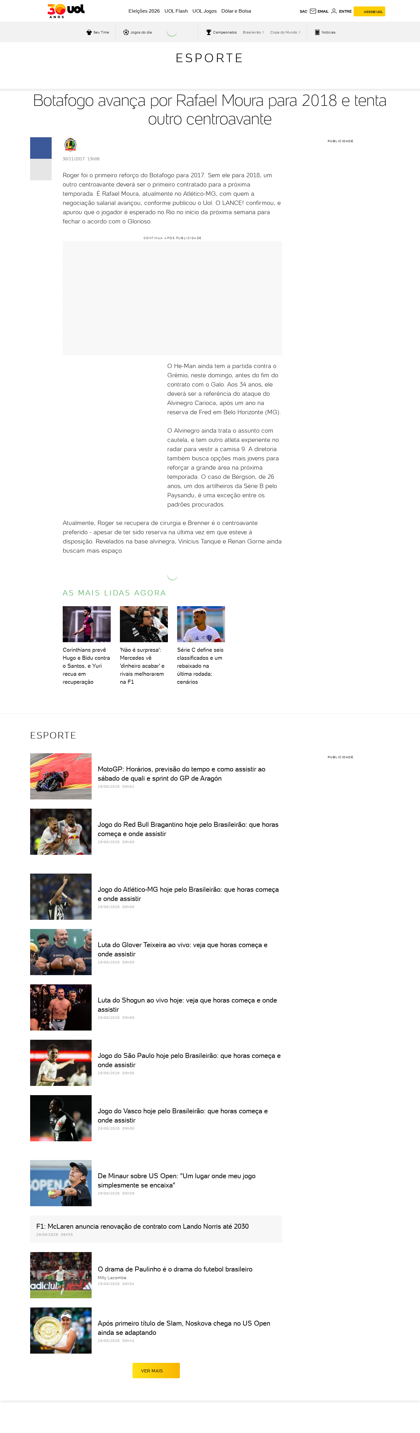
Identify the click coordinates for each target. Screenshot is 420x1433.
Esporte (210, 57)
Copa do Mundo (283, 32)
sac (303, 11)
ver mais (152, 1370)
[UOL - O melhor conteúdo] (66, 11)
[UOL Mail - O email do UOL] (319, 11)
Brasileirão (252, 32)
